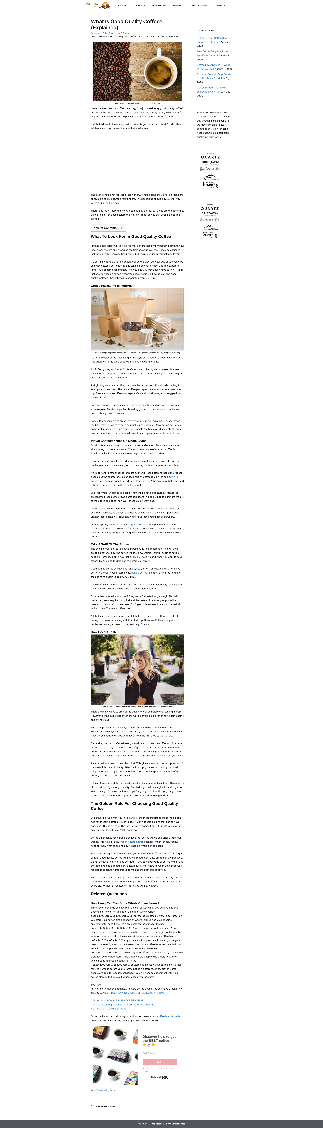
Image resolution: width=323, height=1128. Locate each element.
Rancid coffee (139, 572)
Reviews (177, 5)
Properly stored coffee (132, 841)
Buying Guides (159, 5)
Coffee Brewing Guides (105, 1090)
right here (135, 524)
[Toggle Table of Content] (121, 228)
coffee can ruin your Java (168, 755)
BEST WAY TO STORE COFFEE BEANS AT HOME (137, 992)
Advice (139, 5)
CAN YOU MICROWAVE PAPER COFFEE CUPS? (117, 1000)
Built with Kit (159, 1077)
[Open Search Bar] (233, 5)
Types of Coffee (199, 5)
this (122, 485)
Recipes (122, 5)
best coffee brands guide (166, 1016)
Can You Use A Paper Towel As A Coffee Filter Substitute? (123, 1004)
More (219, 5)
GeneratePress (178, 1124)
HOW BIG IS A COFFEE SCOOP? (108, 1008)
